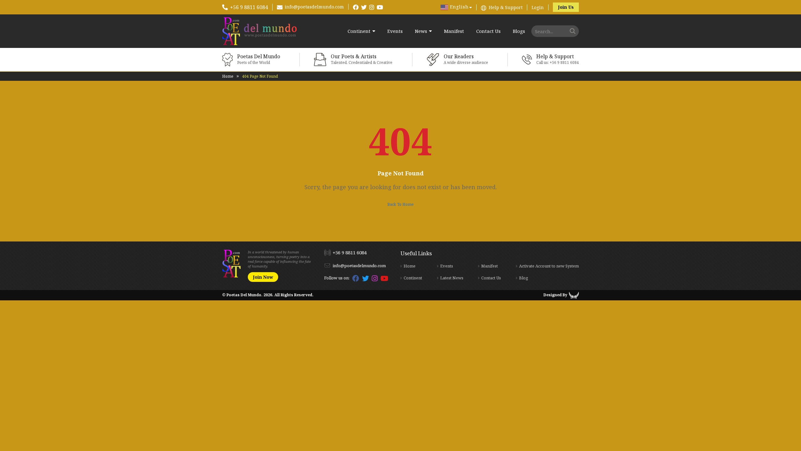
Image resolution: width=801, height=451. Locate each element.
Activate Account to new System (549, 266)
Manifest (454, 31)
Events (395, 31)
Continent (359, 31)
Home (227, 76)
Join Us (566, 7)
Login (538, 7)
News (421, 31)
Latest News (451, 278)
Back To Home (400, 204)
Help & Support (506, 7)
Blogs (519, 31)
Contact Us (488, 31)
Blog (523, 278)
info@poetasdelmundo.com (314, 7)
